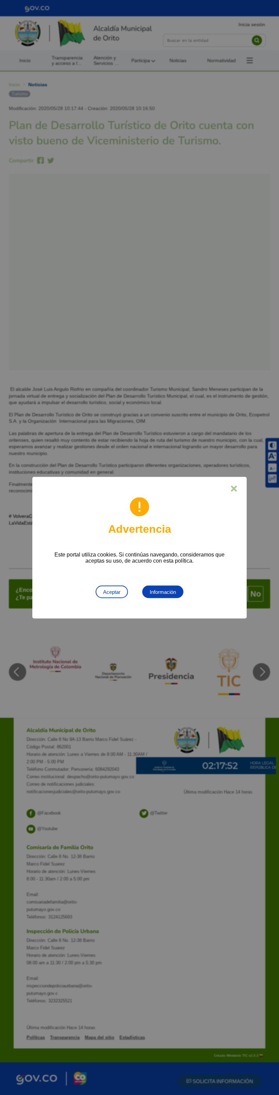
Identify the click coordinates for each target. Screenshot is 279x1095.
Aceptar (111, 592)
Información (163, 592)
